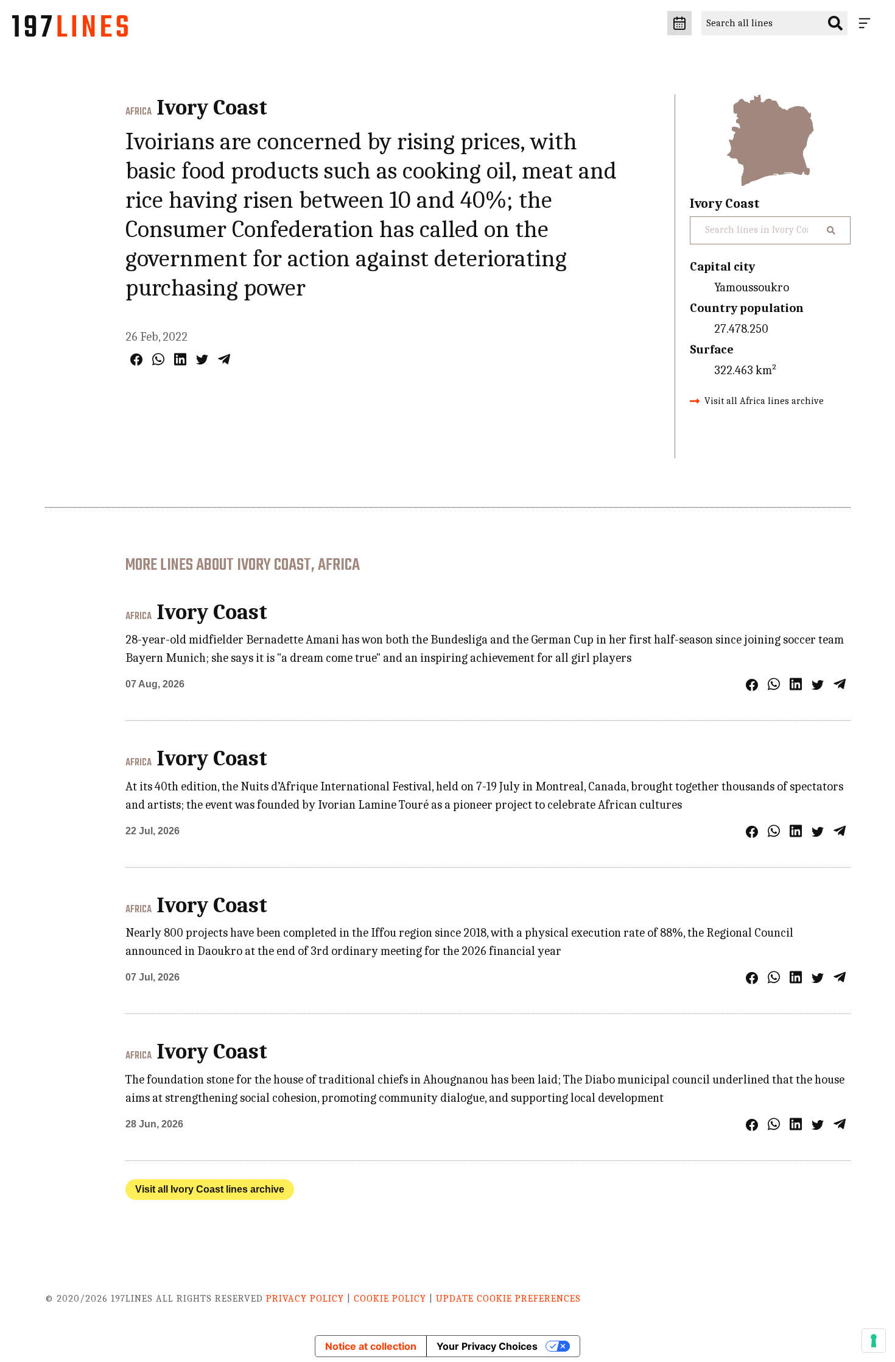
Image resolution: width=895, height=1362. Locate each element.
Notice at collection (370, 1346)
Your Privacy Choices (487, 1346)
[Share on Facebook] (136, 359)
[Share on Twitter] (202, 359)
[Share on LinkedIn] (180, 359)
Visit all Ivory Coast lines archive (209, 1189)
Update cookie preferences (508, 1298)
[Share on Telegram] (224, 359)
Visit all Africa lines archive (764, 400)
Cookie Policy (390, 1298)
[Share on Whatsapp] (158, 359)
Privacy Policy (305, 1298)
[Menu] (867, 23)
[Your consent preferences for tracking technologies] (873, 1340)
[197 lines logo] (70, 29)
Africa (138, 112)
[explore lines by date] (679, 23)
